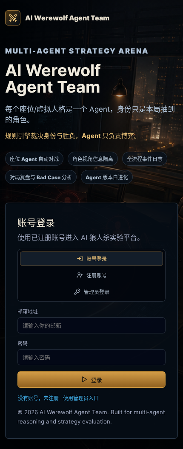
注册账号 (96, 275)
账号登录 (96, 259)
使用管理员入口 (81, 398)
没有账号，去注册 (38, 398)
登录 (96, 379)
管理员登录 (96, 292)
